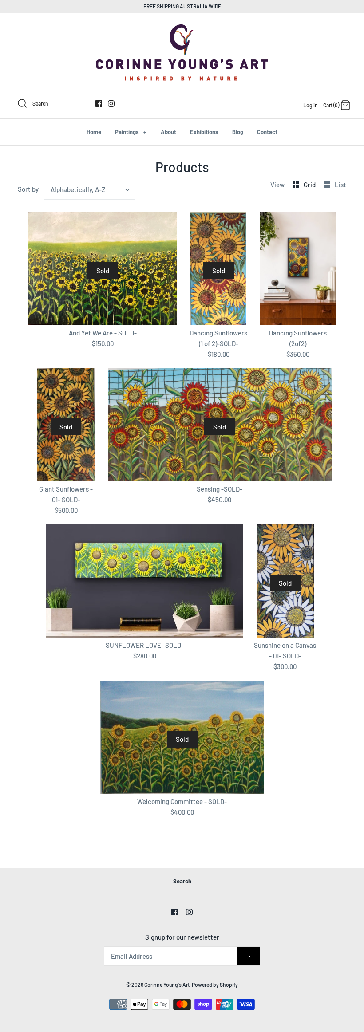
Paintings (130, 131)
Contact (267, 131)
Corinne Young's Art (167, 984)
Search (182, 881)
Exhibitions (204, 131)
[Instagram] (111, 103)
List (340, 185)
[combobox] (90, 190)
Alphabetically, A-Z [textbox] (78, 189)
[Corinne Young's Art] (182, 27)
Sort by (28, 189)
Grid (310, 185)
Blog (237, 131)
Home (94, 131)
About (168, 131)
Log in (310, 105)
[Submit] (248, 956)
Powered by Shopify (215, 984)
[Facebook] (98, 103)
